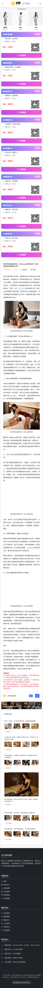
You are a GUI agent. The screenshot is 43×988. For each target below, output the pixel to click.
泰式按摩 (33, 269)
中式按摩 (6, 891)
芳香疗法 (6, 927)
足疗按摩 (6, 898)
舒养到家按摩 (12, 696)
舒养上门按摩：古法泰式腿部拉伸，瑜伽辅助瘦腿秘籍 (20, 721)
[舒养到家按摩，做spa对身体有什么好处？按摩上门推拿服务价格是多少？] (21, 784)
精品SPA (6, 920)
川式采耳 (6, 923)
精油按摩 (13, 395)
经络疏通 (6, 916)
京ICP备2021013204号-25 (21, 982)
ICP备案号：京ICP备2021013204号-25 (14, 977)
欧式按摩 (8, 839)
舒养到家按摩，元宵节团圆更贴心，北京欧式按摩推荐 (20, 829)
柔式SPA (8, 731)
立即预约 (22, 55)
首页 (5, 881)
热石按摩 (6, 930)
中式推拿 (30, 547)
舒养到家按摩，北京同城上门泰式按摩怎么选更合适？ (20, 813)
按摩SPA (8, 750)
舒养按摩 (24, 269)
